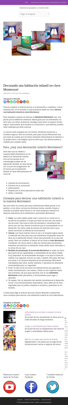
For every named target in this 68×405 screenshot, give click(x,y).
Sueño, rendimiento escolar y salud (66, 360)
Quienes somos (46, 400)
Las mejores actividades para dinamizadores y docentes (48, 2)
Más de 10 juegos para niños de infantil (41, 339)
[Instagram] (8, 101)
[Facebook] (4, 101)
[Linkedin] (24, 101)
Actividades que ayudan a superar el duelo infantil (43, 313)
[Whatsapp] (11, 101)
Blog (26, 2)
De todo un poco (66, 323)
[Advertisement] (34, 68)
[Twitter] (14, 101)
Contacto (20, 400)
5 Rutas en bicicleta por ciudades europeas (66, 338)
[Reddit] (17, 101)
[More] (27, 101)
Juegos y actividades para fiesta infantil (41, 326)
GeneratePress (46, 402)
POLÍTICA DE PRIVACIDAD (31, 400)
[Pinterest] (21, 101)
